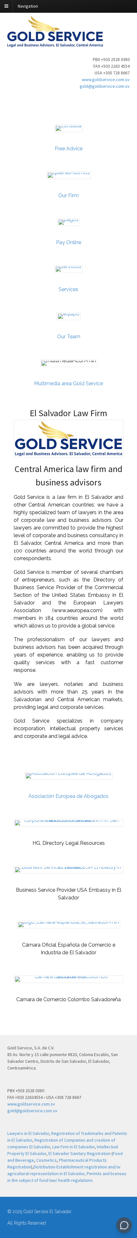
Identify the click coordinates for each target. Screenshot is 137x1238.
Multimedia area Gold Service (68, 383)
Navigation (28, 6)
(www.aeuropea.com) (77, 610)
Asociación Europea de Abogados (68, 796)
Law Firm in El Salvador (73, 1147)
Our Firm (68, 195)
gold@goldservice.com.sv (105, 86)
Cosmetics (46, 1160)
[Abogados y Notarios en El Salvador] (55, 44)
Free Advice (69, 149)
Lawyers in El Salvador (28, 1133)
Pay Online (68, 242)
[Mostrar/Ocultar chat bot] (124, 1225)
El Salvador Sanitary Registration (79, 1153)
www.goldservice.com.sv (106, 79)
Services (68, 289)
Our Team (68, 337)
